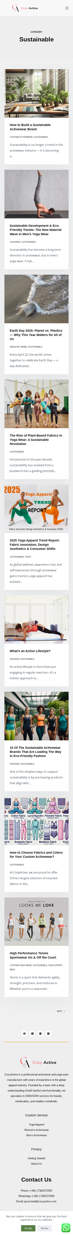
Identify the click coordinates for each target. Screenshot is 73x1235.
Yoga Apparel (36, 1124)
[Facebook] (24, 1033)
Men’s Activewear (36, 1135)
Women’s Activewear (36, 1129)
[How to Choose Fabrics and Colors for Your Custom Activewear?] (36, 821)
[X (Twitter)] (32, 1033)
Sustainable (41, 136)
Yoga (28, 556)
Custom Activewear (21, 136)
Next (59, 1011)
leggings (15, 241)
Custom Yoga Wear (21, 965)
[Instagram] (40, 1033)
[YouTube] (48, 1033)
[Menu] (67, 8)
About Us (36, 1163)
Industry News (18, 346)
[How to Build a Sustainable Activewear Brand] (36, 93)
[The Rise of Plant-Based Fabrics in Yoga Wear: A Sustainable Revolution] (36, 404)
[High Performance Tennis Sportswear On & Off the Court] (36, 921)
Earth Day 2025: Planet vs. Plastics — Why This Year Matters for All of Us (36, 335)
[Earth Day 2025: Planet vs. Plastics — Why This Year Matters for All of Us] (36, 299)
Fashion (14, 658)
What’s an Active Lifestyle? (30, 651)
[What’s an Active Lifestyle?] (36, 619)
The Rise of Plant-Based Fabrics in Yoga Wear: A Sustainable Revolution (36, 440)
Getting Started (36, 1158)
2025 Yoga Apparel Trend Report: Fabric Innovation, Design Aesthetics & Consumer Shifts (35, 545)
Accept (28, 1228)
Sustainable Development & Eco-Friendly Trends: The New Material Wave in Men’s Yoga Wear (35, 230)
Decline (44, 1228)
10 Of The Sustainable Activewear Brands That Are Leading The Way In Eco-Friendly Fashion (35, 752)
